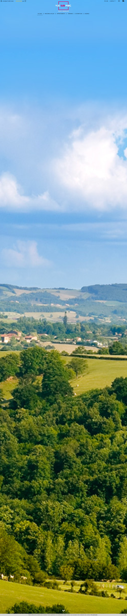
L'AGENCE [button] (87, 13)
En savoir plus (94, 614)
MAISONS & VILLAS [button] (49, 13)
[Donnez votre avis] (25, 1)
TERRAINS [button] (70, 13)
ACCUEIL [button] (40, 13)
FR (105, 1)
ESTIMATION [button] (78, 13)
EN (107, 1)
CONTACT (112, 1)
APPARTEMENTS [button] (61, 13)
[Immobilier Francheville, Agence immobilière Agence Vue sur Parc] (63, 5)
